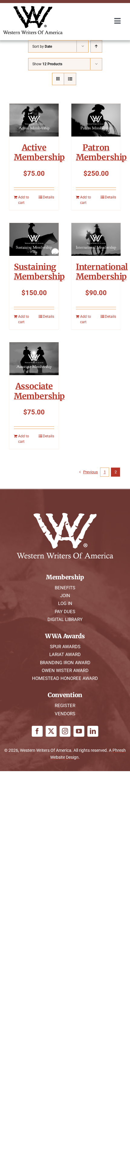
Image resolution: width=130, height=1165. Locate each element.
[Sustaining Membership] (34, 239)
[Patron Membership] (96, 120)
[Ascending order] (96, 46)
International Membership (102, 272)
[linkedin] (92, 731)
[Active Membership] (34, 120)
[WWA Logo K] (33, 8)
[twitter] (51, 731)
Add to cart (23, 200)
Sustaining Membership (39, 272)
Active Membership (39, 152)
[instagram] (65, 731)
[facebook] (37, 731)
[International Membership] (96, 239)
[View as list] (70, 79)
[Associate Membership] (34, 358)
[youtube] (78, 731)
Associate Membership (39, 391)
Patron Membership (101, 152)
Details (48, 197)
